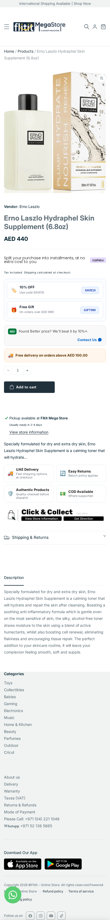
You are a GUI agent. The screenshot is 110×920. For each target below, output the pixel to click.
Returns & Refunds (20, 805)
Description (14, 577)
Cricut (9, 752)
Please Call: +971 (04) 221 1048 (32, 819)
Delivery (11, 784)
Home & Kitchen (18, 724)
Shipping (30, 272)
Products (25, 51)
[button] (86, 26)
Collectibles (14, 689)
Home (9, 51)
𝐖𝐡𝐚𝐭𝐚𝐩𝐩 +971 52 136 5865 (28, 826)
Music (9, 717)
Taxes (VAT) (14, 798)
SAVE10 (90, 290)
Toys (8, 683)
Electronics (13, 710)
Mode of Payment (19, 812)
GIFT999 (90, 310)
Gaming (10, 703)
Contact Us (87, 340)
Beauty (10, 731)
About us (12, 777)
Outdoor (11, 745)
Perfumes (12, 738)
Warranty (12, 791)
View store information (28, 432)
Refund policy (53, 891)
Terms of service (81, 891)
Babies (10, 696)
